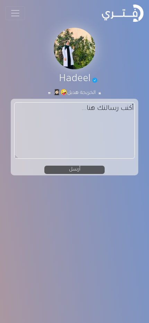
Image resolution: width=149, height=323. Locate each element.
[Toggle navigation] (15, 13)
